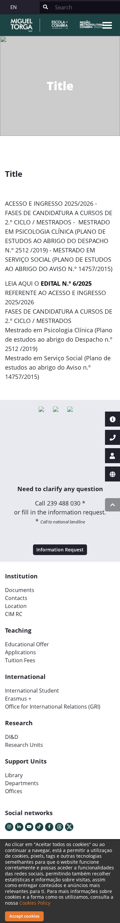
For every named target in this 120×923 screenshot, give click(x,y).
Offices (13, 791)
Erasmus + (18, 698)
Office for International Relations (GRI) (52, 706)
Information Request (60, 549)
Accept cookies (24, 916)
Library (14, 775)
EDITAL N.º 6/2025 (66, 283)
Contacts (16, 598)
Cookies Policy (34, 903)
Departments (22, 783)
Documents (19, 590)
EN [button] (13, 7)
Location (16, 606)
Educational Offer (27, 644)
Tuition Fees (20, 660)
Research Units (24, 745)
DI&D (11, 737)
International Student (32, 690)
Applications (20, 652)
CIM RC (13, 614)
